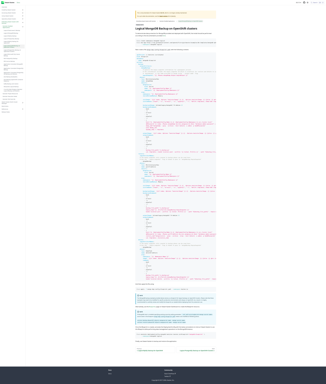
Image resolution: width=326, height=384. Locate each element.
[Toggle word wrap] (210, 40)
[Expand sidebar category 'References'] (23, 109)
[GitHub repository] (304, 2)
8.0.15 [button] (298, 2)
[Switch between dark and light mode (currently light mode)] (307, 2)
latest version (163, 16)
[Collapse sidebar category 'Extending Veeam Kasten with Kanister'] (23, 22)
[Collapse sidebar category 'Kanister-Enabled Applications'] (23, 27)
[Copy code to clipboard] (214, 40)
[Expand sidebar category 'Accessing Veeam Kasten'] (23, 13)
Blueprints (152, 307)
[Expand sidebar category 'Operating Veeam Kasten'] (23, 18)
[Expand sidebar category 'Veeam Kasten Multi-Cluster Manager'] (23, 103)
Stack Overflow (169, 374)
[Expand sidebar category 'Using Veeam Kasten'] (23, 15)
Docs (18, 2)
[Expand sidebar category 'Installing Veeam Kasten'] (23, 10)
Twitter (166, 376)
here (164, 36)
